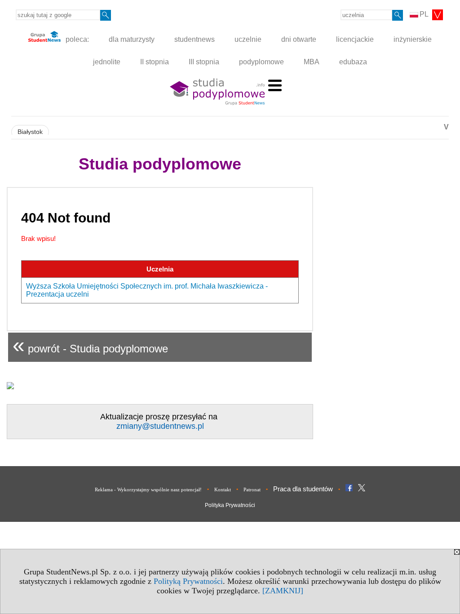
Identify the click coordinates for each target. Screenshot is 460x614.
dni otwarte (298, 39)
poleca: (76, 39)
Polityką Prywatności (188, 581)
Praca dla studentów (303, 489)
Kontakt (222, 489)
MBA (311, 62)
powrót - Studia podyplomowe (90, 345)
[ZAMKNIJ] (282, 590)
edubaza (353, 62)
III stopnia (204, 62)
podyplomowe (261, 62)
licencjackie (355, 39)
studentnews (194, 39)
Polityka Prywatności (230, 505)
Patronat (252, 489)
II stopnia (154, 62)
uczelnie (247, 39)
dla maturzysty (132, 39)
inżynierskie (413, 39)
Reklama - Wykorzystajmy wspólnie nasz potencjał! (148, 489)
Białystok (30, 132)
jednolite (106, 62)
